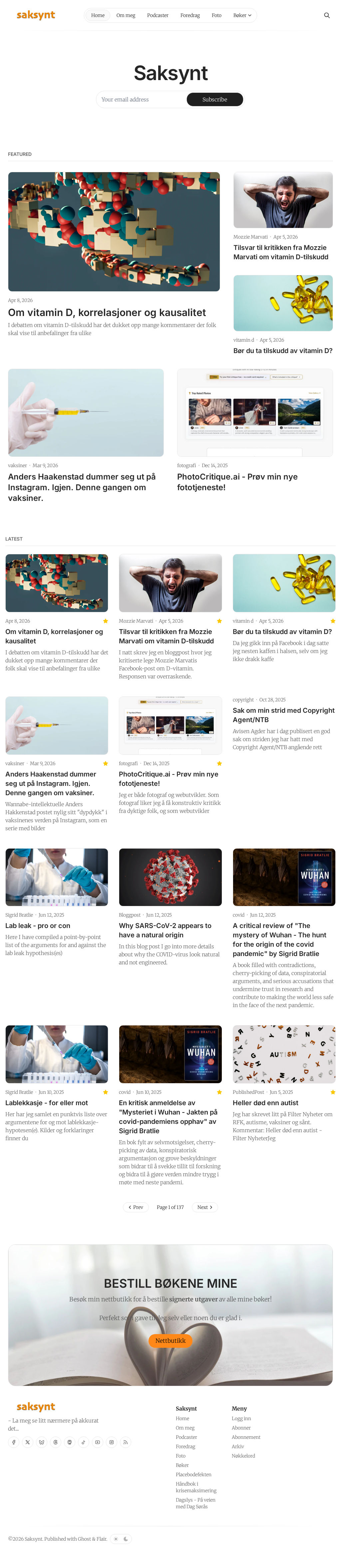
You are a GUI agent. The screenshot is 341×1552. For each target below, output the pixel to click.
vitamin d (243, 340)
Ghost (84, 1539)
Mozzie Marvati (250, 237)
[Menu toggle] (249, 15)
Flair (101, 1539)
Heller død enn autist (265, 1103)
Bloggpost (130, 915)
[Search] (327, 15)
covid (238, 915)
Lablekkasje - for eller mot (46, 1103)
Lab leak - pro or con (37, 926)
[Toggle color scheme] (121, 1539)
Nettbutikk (171, 1340)
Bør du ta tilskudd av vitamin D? (283, 351)
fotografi (186, 465)
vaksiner (17, 465)
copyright (243, 700)
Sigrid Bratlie (19, 915)
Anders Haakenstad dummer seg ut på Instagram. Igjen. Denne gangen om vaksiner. (82, 487)
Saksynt (33, 1539)
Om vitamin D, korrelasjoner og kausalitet (107, 312)
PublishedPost (248, 1092)
